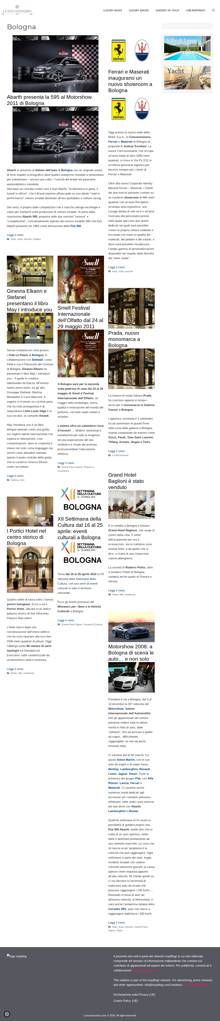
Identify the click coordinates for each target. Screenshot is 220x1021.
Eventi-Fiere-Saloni (72, 467)
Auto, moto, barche (21, 239)
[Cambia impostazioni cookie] (6, 1014)
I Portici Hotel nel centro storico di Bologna (26, 537)
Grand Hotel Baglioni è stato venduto (126, 481)
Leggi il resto (15, 235)
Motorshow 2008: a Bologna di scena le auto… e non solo (131, 653)
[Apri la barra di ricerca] (213, 10)
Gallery (37, 239)
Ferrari (113, 141)
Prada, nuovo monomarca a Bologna (124, 339)
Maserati (127, 141)
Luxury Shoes (139, 10)
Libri (22, 480)
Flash (119, 930)
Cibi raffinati (195, 10)
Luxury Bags (112, 10)
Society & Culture (93, 624)
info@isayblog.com (145, 970)
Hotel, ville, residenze (123, 594)
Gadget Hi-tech (167, 10)
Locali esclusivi (120, 455)
